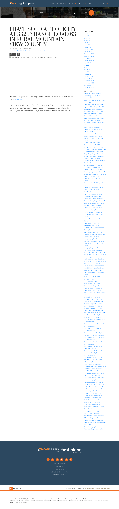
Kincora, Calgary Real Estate (92, 230)
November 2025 (89, 56)
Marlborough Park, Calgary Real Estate (95, 254)
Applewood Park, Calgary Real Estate (95, 107)
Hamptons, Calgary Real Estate (93, 210)
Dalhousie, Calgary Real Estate (93, 165)
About (104, 3)
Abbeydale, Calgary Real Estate (93, 93)
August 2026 (87, 36)
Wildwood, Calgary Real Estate (93, 418)
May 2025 (87, 69)
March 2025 (87, 74)
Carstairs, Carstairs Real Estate (93, 134)
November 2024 (89, 83)
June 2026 (87, 40)
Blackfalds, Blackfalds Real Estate (94, 118)
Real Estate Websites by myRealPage (101, 488)
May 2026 (87, 42)
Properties (60, 3)
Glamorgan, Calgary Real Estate (93, 205)
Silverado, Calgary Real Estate (92, 375)
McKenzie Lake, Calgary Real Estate (94, 259)
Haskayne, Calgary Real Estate (93, 212)
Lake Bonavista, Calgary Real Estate (94, 234)
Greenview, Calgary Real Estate (93, 207)
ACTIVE (86, 8)
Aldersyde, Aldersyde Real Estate (94, 104)
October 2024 (88, 85)
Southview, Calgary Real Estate (93, 380)
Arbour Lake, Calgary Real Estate (93, 109)
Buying (71, 3)
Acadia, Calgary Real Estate (92, 95)
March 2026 (87, 47)
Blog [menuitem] (97, 3)
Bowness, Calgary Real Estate (92, 120)
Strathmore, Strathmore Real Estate (94, 389)
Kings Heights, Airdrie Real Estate (93, 232)
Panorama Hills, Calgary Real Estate (94, 286)
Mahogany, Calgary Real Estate (93, 248)
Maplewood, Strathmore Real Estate (95, 252)
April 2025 (87, 72)
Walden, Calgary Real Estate (92, 413)
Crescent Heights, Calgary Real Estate (95, 160)
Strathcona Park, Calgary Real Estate (94, 386)
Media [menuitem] (91, 3)
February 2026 (88, 49)
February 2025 (88, 76)
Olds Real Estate (89, 279)
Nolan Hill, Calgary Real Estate (93, 270)
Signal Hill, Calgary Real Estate (92, 371)
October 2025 (88, 58)
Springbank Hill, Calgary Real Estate (94, 384)
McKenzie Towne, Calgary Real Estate (95, 261)
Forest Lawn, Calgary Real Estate (93, 198)
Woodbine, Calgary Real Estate (93, 427)
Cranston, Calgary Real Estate (92, 158)
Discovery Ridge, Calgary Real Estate (95, 172)
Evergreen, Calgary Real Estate (93, 194)
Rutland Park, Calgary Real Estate (93, 362)
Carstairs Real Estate (90, 131)
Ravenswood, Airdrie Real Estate (93, 301)
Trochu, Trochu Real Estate (92, 400)
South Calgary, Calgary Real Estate (94, 377)
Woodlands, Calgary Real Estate (93, 429)
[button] (48, 459)
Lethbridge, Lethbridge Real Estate (94, 241)
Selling (81, 3)
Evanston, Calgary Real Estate (92, 192)
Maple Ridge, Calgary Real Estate (93, 250)
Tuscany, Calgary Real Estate (92, 402)
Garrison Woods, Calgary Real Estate (95, 201)
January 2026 (88, 51)
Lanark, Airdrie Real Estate (91, 236)
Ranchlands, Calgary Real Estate (93, 299)
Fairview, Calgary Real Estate (92, 196)
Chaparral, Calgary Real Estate (93, 136)
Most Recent (88, 34)
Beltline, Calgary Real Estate (92, 116)
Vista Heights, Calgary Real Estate (94, 406)
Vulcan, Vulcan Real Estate (91, 411)
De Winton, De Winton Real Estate (94, 167)
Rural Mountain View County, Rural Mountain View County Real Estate (32, 50)
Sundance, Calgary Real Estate (93, 393)
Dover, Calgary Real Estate (92, 176)
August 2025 (87, 63)
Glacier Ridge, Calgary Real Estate (94, 203)
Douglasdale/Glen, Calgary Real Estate (95, 174)
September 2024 (89, 87)
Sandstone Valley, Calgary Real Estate (95, 366)
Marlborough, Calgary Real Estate (93, 257)
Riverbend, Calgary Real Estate (93, 308)
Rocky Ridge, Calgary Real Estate (93, 310)
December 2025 (89, 54)
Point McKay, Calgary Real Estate (93, 290)
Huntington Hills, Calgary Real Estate (94, 227)
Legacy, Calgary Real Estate (92, 239)
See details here (20, 99)
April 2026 (87, 45)
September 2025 (89, 60)
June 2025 (87, 67)
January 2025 (88, 78)
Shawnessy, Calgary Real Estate (93, 368)
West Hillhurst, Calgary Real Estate (94, 415)
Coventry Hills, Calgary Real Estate (94, 156)
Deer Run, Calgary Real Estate (93, 169)
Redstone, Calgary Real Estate (93, 303)
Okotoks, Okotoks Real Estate (93, 277)
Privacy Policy (88, 488)
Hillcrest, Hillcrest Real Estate (92, 225)
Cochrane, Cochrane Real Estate (93, 147)
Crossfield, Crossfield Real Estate (93, 163)
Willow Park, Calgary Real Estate (93, 420)
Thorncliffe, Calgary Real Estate (93, 397)
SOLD (93, 8)
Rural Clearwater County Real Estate (95, 312)
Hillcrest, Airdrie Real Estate (92, 223)
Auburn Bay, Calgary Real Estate (93, 111)
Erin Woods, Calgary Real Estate (93, 187)
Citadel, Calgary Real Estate (92, 142)
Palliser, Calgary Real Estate (92, 283)
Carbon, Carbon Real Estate (92, 127)
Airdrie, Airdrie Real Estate (91, 98)
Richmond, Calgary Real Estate (93, 306)
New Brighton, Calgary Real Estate (94, 268)
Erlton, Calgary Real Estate (91, 189)
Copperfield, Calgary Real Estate (93, 151)
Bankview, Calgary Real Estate (93, 113)
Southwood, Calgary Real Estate (93, 382)
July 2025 (86, 65)
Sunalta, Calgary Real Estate (92, 391)
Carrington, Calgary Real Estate (93, 129)
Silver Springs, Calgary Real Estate (94, 373)
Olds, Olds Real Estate (90, 281)
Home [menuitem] (51, 3)
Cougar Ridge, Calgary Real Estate (94, 154)
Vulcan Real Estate (89, 409)
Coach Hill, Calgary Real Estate (93, 145)
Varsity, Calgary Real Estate (92, 404)
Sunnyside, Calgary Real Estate (93, 395)
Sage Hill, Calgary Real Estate (92, 364)
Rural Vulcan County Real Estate (93, 351)
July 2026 (86, 38)
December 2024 (89, 80)
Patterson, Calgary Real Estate (93, 288)
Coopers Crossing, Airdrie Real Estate (95, 149)
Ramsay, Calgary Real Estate (92, 297)
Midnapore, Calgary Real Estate (93, 263)
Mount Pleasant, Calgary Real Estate (94, 265)
